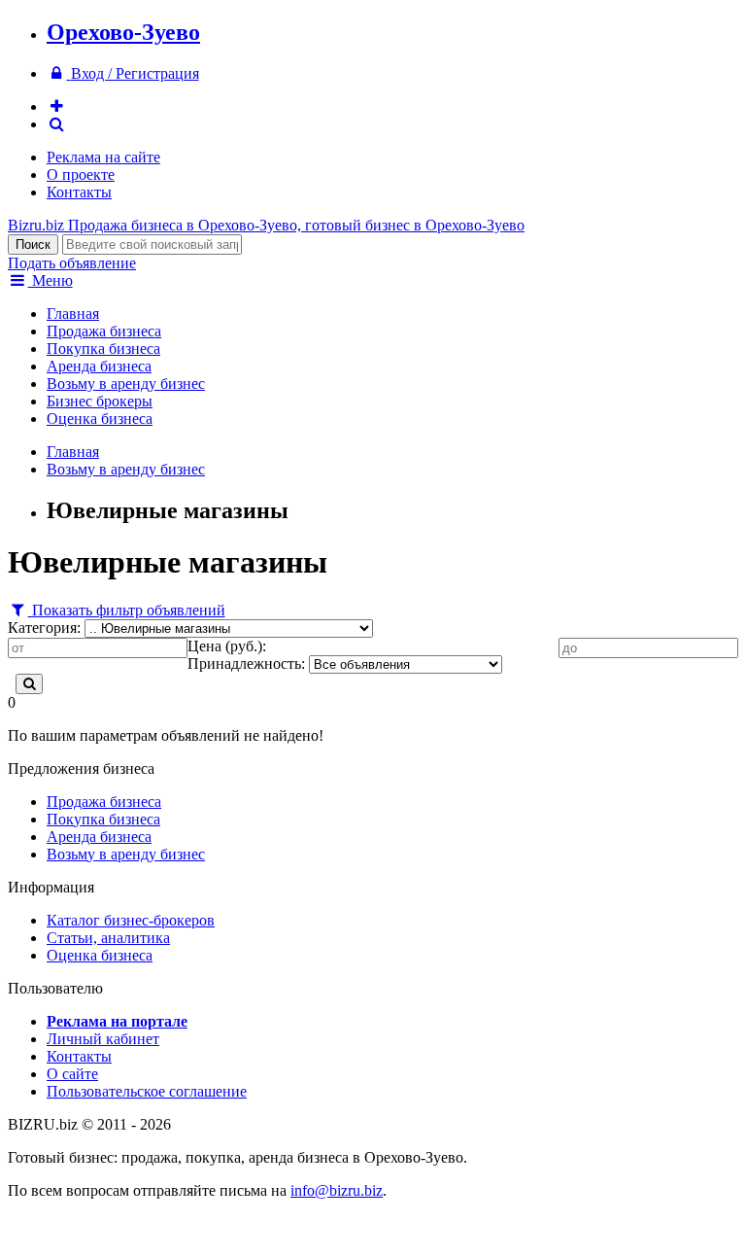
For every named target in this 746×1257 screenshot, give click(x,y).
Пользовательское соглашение (147, 1091)
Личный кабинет (103, 1038)
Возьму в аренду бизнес (126, 383)
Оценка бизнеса (100, 418)
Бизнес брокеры (100, 401)
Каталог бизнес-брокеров (131, 920)
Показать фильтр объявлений (126, 610)
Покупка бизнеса (103, 348)
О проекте (81, 174)
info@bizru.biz (336, 1190)
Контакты (79, 192)
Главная (73, 313)
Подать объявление (72, 263)
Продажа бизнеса (104, 331)
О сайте (72, 1073)
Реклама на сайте (103, 157)
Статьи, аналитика (108, 937)
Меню (50, 280)
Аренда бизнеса (99, 366)
